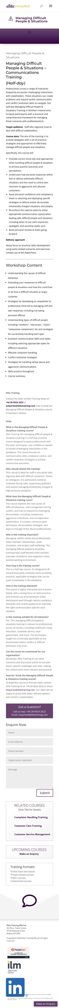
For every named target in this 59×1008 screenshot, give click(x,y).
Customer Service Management (32, 834)
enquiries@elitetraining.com (20, 689)
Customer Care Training (28, 825)
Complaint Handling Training (31, 817)
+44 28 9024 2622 (36, 711)
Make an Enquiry (29, 853)
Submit (45, 793)
